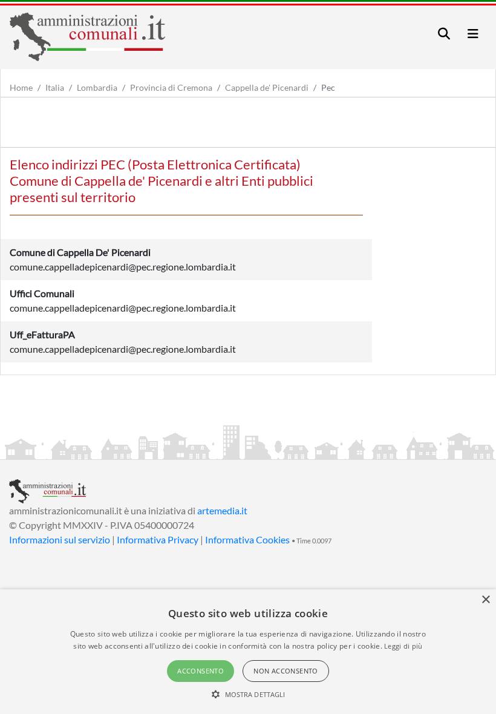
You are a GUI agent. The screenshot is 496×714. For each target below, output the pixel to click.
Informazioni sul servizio (59, 539)
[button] (248, 694)
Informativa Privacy (157, 539)
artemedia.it (222, 510)
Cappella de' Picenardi (266, 87)
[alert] (248, 651)
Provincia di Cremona (171, 87)
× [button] (485, 599)
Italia (54, 87)
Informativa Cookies (247, 539)
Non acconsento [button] (285, 670)
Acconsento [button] (200, 670)
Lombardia (97, 87)
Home (21, 87)
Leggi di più (403, 645)
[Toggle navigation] (444, 33)
